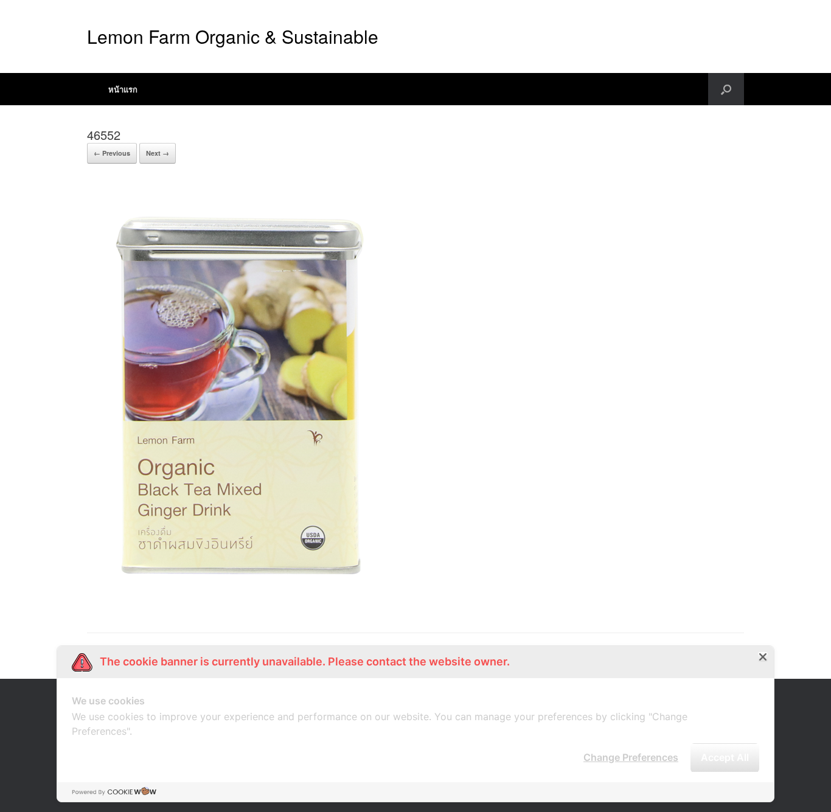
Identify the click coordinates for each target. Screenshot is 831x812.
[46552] (239, 602)
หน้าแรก (122, 89)
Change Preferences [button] (630, 757)
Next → (157, 153)
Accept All (725, 757)
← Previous (112, 153)
